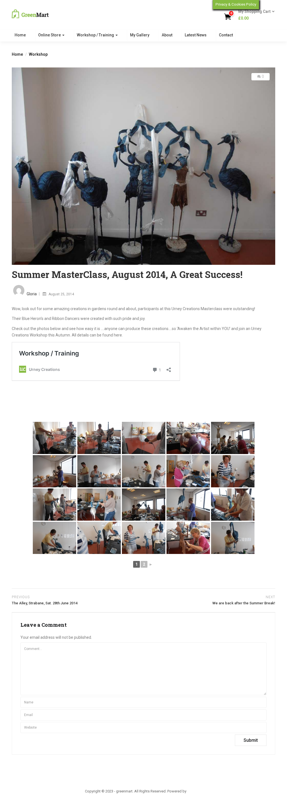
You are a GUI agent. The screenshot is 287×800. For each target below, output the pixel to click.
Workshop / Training (96, 35)
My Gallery (139, 35)
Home (20, 35)
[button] (254, 15)
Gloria (32, 294)
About (167, 35)
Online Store (50, 35)
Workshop (38, 54)
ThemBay (194, 791)
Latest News (196, 35)
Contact (226, 35)
